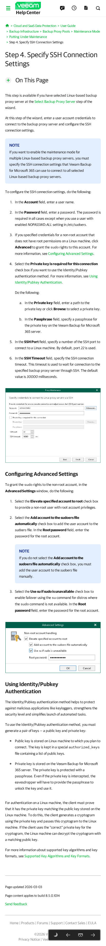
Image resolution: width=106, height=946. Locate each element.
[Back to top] (80, 935)
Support (57, 923)
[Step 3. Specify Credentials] (68, 935)
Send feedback (16, 904)
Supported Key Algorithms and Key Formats (57, 856)
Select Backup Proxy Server (54, 101)
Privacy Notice (29, 939)
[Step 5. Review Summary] (93, 935)
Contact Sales (75, 923)
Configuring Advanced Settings (70, 253)
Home (14, 923)
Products (27, 923)
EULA (92, 923)
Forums (42, 923)
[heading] (53, 473)
